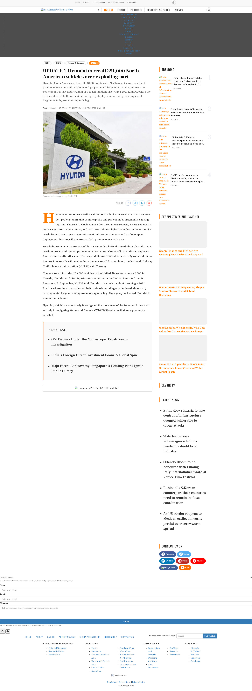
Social (129, 43)
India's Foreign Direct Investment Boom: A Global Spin (94, 355)
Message (4, 603)
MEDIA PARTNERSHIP (90, 637)
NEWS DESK (108, 9)
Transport (129, 48)
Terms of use (125, 682)
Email (2, 594)
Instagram (195, 658)
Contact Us (132, 3)
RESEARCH (121, 9)
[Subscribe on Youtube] (149, 203)
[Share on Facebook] (128, 203)
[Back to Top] (2, 631)
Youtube (200, 561)
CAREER (50, 637)
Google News (170, 567)
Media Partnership (116, 3)
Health (129, 37)
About (77, 3)
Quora (184, 561)
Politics (129, 31)
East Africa (96, 671)
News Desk (175, 654)
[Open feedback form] (7, 631)
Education (129, 26)
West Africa (125, 651)
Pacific (94, 648)
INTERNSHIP (110, 637)
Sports (129, 45)
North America (126, 661)
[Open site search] (208, 9)
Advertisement (99, 3)
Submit (126, 621)
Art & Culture (129, 17)
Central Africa (97, 667)
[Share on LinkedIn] (142, 203)
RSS (186, 567)
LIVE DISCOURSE (136, 9)
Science (129, 40)
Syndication (54, 654)
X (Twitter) (196, 651)
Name (2, 585)
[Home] (99, 10)
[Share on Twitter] (135, 203)
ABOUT (39, 637)
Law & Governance (129, 34)
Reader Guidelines (57, 651)
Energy (129, 29)
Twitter (186, 554)
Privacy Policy (138, 682)
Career (86, 3)
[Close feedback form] (251, 577)
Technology (128, 20)
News (58, 63)
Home (47, 63)
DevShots (174, 648)
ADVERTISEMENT (67, 637)
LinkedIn (169, 561)
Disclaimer (112, 682)
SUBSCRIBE (209, 636)
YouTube (195, 654)
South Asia (96, 651)
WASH (129, 54)
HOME (28, 637)
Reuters (46, 108)
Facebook (169, 554)
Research (174, 651)
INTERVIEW (179, 9)
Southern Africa (127, 648)
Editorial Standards (57, 648)
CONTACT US (127, 637)
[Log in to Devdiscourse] (173, 2)
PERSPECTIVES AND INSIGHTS (158, 9)
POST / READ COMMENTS (105, 388)
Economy (129, 23)
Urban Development (129, 51)
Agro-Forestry (129, 15)
